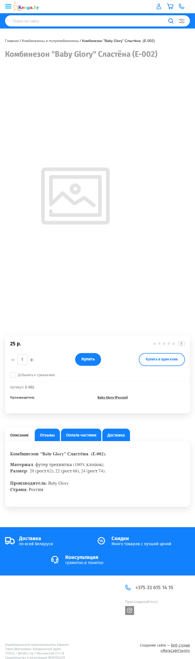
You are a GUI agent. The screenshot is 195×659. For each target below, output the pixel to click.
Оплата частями (81, 435)
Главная (12, 41)
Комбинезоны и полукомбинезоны (50, 41)
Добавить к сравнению (36, 375)
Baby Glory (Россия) (113, 397)
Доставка (116, 435)
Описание (19, 435)
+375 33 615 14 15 (154, 587)
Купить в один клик (162, 359)
